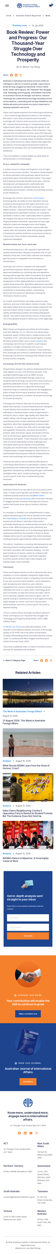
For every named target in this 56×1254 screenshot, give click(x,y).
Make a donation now (28, 1014)
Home (8, 16)
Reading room (20, 25)
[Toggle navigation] (7, 5)
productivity (26, 499)
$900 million (39, 495)
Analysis (7, 761)
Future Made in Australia (16, 518)
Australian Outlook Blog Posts (28, 16)
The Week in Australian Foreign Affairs (22, 711)
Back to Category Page (15, 660)
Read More (28, 1082)
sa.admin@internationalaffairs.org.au (19, 1197)
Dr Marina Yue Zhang (12, 627)
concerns (39, 341)
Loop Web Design (33, 1248)
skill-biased (39, 198)
